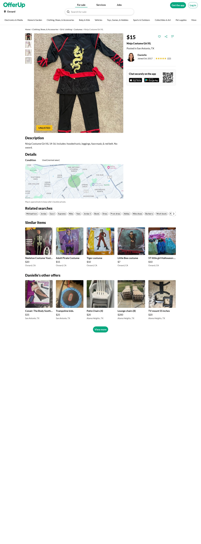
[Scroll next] (173, 214)
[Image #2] (28, 44)
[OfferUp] (14, 5)
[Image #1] (28, 36)
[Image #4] (28, 60)
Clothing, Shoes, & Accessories (45, 29)
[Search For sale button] (68, 11)
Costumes (78, 29)
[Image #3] (28, 52)
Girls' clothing (66, 29)
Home (27, 29)
